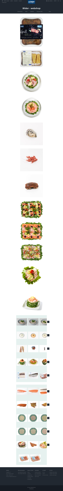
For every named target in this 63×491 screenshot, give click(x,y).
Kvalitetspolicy (29, 479)
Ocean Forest (37, 476)
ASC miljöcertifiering (38, 473)
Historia (43, 473)
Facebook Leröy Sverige (53, 472)
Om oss (43, 472)
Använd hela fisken (38, 472)
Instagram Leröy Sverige (53, 473)
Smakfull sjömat (4, 2)
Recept (26, 11)
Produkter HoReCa (40, 11)
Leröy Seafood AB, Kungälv (22, 472)
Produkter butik (19, 11)
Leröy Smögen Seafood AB (22, 473)
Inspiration (32, 11)
